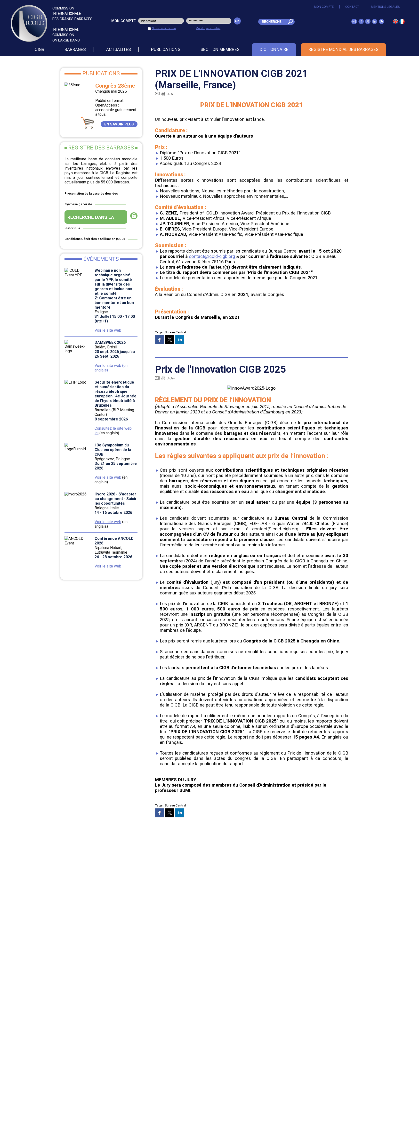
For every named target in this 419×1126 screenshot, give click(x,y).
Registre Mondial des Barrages (343, 49)
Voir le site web (108, 330)
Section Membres (220, 49)
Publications (165, 49)
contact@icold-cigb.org (212, 256)
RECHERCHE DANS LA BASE (90, 219)
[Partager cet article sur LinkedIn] (179, 339)
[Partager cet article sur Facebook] (159, 339)
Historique (72, 228)
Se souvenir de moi (164, 28)
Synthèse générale (78, 204)
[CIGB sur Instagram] (354, 22)
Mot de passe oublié (208, 28)
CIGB (39, 49)
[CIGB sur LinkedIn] (374, 22)
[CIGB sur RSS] (381, 22)
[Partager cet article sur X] (169, 339)
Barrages (75, 49)
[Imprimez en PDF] (163, 93)
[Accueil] (402, 22)
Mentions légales (385, 6)
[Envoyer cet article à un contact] (157, 93)
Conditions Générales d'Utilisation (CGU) (94, 239)
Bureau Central (175, 332)
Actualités (118, 49)
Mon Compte (324, 6)
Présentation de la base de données (91, 193)
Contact (352, 6)
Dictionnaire (274, 49)
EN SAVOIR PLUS (119, 124)
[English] (395, 22)
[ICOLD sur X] (368, 22)
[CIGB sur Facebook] (361, 22)
